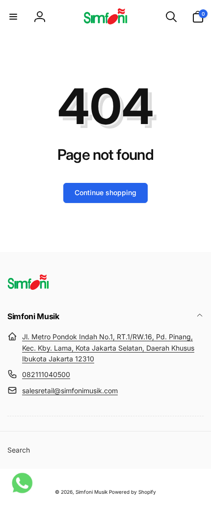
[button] (13, 16)
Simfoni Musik (91, 492)
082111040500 (46, 374)
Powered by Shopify (132, 492)
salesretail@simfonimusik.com (70, 390)
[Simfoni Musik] (28, 290)
